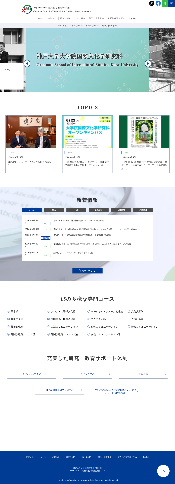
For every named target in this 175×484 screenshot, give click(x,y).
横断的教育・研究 (116, 18)
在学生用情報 (76, 25)
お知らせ (52, 18)
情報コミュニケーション (144, 326)
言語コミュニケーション (64, 326)
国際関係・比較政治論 (63, 319)
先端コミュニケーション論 (106, 334)
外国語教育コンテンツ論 (64, 334)
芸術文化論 (17, 326)
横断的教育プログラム (127, 457)
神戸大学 (30, 457)
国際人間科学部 (109, 25)
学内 (54, 210)
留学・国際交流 (96, 18)
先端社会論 (137, 319)
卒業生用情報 (92, 25)
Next (148, 63)
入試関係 (121, 210)
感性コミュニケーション (104, 326)
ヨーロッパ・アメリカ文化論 (107, 311)
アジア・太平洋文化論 (63, 311)
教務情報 (99, 210)
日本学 (14, 311)
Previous (27, 63)
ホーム (41, 18)
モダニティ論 (98, 319)
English (132, 18)
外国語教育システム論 (23, 334)
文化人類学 (137, 311)
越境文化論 (17, 319)
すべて (32, 210)
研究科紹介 (65, 18)
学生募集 (62, 25)
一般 (76, 210)
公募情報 (143, 210)
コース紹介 (80, 18)
